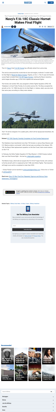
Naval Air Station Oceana (19, 75)
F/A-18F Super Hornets (26, 77)
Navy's (9, 68)
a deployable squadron (34, 156)
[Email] (45, 27)
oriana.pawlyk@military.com (31, 170)
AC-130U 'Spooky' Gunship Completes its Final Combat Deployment (28, 138)
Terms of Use (27, 236)
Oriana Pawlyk (8, 26)
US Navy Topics (21, 13)
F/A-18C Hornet (19, 68)
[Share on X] (42, 27)
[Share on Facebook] (40, 27)
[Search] (45, 2)
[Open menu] (3, 2)
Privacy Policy (37, 236)
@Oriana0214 (7, 172)
